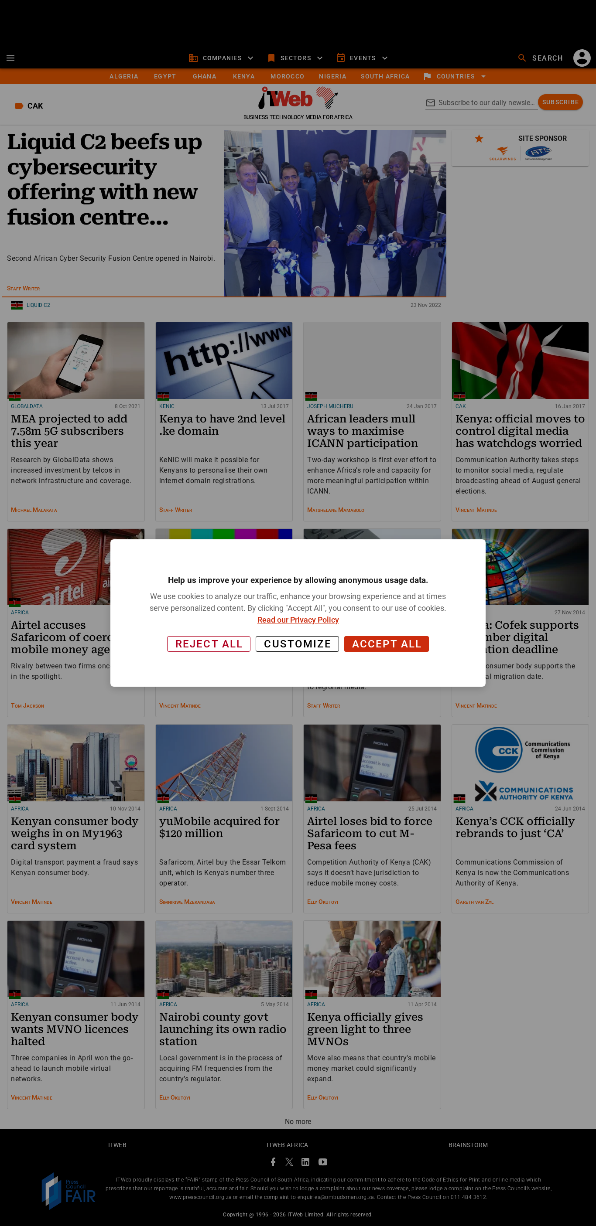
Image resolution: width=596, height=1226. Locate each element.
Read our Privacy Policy (298, 619)
